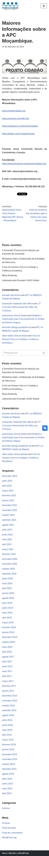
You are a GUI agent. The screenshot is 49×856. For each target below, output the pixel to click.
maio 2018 (7, 647)
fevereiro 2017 (9, 686)
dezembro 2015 (9, 754)
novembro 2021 (9, 510)
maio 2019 (7, 613)
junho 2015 (7, 783)
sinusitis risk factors (11, 295)
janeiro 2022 (8, 500)
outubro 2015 (8, 764)
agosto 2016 (8, 715)
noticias (6, 808)
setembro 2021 (9, 520)
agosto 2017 (8, 657)
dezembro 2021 (9, 505)
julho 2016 (7, 720)
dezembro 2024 (9, 476)
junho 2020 (7, 578)
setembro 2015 (9, 769)
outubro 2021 (8, 515)
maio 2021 (7, 539)
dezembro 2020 (9, 559)
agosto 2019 (8, 598)
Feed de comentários (12, 833)
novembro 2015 (9, 759)
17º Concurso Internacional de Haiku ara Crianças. (21, 307)
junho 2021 (7, 534)
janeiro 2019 (8, 632)
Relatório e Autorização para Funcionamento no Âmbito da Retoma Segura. (23, 319)
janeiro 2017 (8, 691)
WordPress (23, 853)
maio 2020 (7, 583)
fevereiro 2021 (9, 554)
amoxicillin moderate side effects (17, 303)
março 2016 (7, 740)
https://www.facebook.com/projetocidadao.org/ (24, 163)
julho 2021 (7, 530)
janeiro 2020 (8, 593)
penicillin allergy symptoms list (16, 327)
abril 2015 (7, 793)
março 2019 (7, 622)
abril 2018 (7, 652)
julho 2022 (7, 481)
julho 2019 (7, 603)
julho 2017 (7, 661)
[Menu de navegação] (44, 6)
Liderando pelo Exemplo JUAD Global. (21, 280)
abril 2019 (7, 617)
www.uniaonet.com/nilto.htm (15, 118)
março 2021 (7, 549)
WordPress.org (9, 837)
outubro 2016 (8, 705)
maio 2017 (7, 671)
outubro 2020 (8, 569)
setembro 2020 (9, 574)
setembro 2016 (9, 710)
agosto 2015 (8, 774)
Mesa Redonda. (9, 275)
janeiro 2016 (8, 749)
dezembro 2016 (9, 696)
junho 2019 (7, 608)
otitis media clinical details (14, 335)
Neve (4, 853)
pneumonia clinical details (14, 315)
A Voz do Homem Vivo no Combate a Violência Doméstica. (21, 339)
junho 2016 (7, 725)
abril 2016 (7, 735)
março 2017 (7, 681)
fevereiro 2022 (9, 495)
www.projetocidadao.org (13, 111)
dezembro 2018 (9, 637)
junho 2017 (7, 666)
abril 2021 (7, 544)
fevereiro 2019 (9, 627)
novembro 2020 (9, 564)
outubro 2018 (8, 642)
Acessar (6, 823)
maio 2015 (7, 788)
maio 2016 (7, 730)
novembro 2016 (9, 700)
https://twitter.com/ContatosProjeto (18, 134)
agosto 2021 (8, 525)
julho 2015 (7, 779)
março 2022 (7, 491)
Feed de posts (9, 828)
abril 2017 (7, 676)
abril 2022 (7, 486)
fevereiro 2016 (9, 744)
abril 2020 (7, 588)
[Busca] (44, 353)
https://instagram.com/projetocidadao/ (20, 126)
